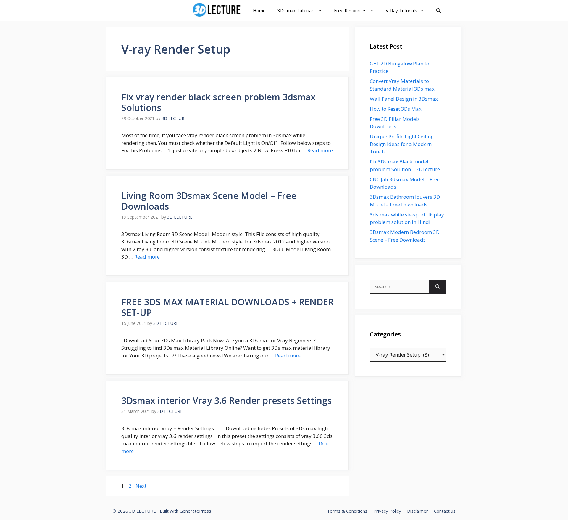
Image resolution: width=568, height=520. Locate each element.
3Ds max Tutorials (296, 10)
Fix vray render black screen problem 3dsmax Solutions (218, 102)
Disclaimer (417, 511)
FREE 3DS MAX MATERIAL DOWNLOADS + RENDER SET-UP (227, 307)
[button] (438, 10)
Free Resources (350, 10)
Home (259, 10)
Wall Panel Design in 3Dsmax (404, 98)
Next (144, 485)
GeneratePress (195, 511)
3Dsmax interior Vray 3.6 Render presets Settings (226, 400)
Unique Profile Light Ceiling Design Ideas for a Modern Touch (402, 144)
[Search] (437, 287)
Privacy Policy (387, 511)
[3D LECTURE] (217, 10)
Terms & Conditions (347, 511)
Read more (320, 150)
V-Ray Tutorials (401, 10)
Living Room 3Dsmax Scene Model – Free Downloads (208, 201)
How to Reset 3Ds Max (396, 108)
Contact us (445, 511)
